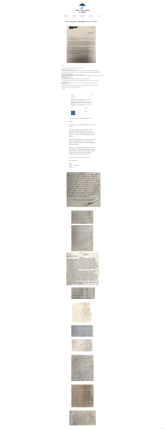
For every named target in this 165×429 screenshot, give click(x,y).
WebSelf (164, 428)
